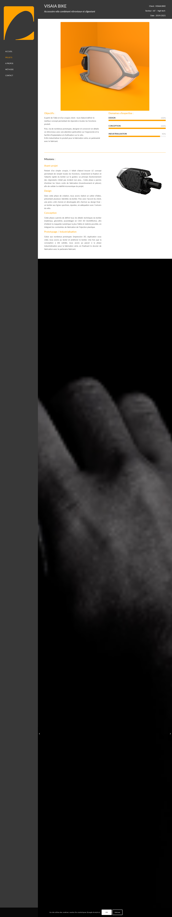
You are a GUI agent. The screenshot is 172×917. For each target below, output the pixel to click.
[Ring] (40, 734)
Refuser (117, 912)
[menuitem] (19, 52)
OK (107, 912)
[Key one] (170, 734)
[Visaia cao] (137, 181)
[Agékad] (19, 23)
